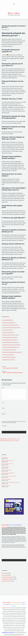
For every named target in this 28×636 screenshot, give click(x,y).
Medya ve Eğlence (14, 13)
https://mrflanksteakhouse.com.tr (7, 440)
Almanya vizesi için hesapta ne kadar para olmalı (11, 327)
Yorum (3, 387)
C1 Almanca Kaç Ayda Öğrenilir (8, 354)
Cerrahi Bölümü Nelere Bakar (7, 577)
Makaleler (7, 316)
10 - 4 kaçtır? (4, 425)
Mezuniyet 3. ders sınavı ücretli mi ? (8, 460)
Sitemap (17, 440)
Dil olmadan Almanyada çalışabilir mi (9, 357)
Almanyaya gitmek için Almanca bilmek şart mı (11, 347)
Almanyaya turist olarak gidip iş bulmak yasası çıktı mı (12, 352)
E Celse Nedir (4, 573)
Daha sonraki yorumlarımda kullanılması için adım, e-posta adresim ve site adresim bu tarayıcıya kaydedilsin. (14, 422)
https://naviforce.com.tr (14, 439)
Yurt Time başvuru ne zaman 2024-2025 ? (9, 476)
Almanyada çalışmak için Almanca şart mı (10, 337)
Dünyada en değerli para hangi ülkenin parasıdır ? (11, 482)
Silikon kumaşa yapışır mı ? (6, 479)
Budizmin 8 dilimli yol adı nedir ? (7, 463)
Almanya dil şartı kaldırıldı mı (8, 320)
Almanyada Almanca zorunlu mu (8, 332)
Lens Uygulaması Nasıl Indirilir (10, 368)
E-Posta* (3, 408)
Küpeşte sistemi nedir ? (6, 485)
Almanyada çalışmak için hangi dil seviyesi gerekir (11, 344)
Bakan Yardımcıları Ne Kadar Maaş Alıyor (13, 372)
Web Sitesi (4, 413)
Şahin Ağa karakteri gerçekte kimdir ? (8, 473)
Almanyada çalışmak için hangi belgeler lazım (11, 342)
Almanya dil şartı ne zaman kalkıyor (9, 322)
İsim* (3, 402)
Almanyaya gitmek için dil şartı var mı (9, 349)
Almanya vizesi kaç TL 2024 (7, 330)
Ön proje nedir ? (4, 457)
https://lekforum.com (4, 439)
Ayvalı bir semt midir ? (6, 466)
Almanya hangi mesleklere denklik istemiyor (10, 325)
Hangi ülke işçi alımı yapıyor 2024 (8, 359)
